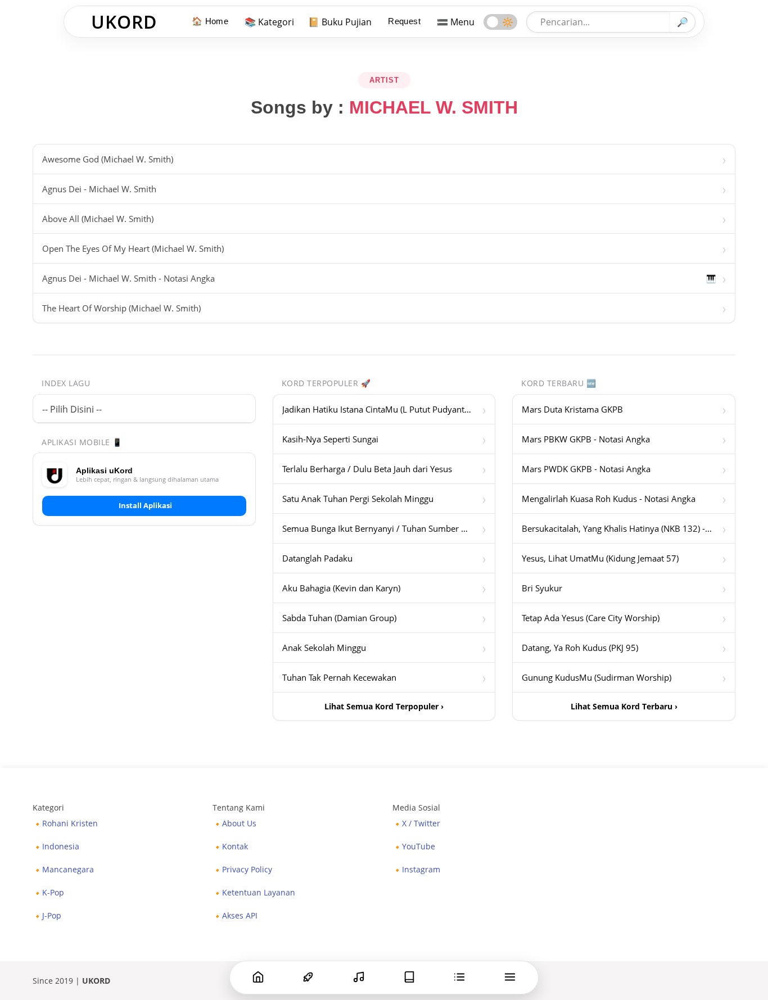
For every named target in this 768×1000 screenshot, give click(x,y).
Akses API (239, 916)
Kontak (235, 846)
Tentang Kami (239, 807)
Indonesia (60, 846)
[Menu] (509, 977)
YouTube (418, 846)
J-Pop (51, 916)
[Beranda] (258, 977)
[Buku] (409, 977)
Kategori (48, 807)
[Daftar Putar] (459, 977)
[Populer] (308, 977)
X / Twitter (421, 823)
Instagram (421, 870)
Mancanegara (68, 870)
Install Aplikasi (145, 505)
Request (404, 21)
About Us (239, 823)
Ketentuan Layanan (258, 893)
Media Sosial (416, 807)
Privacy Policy (247, 870)
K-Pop (53, 893)
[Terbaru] (358, 977)
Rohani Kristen (70, 823)
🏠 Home (210, 21)
